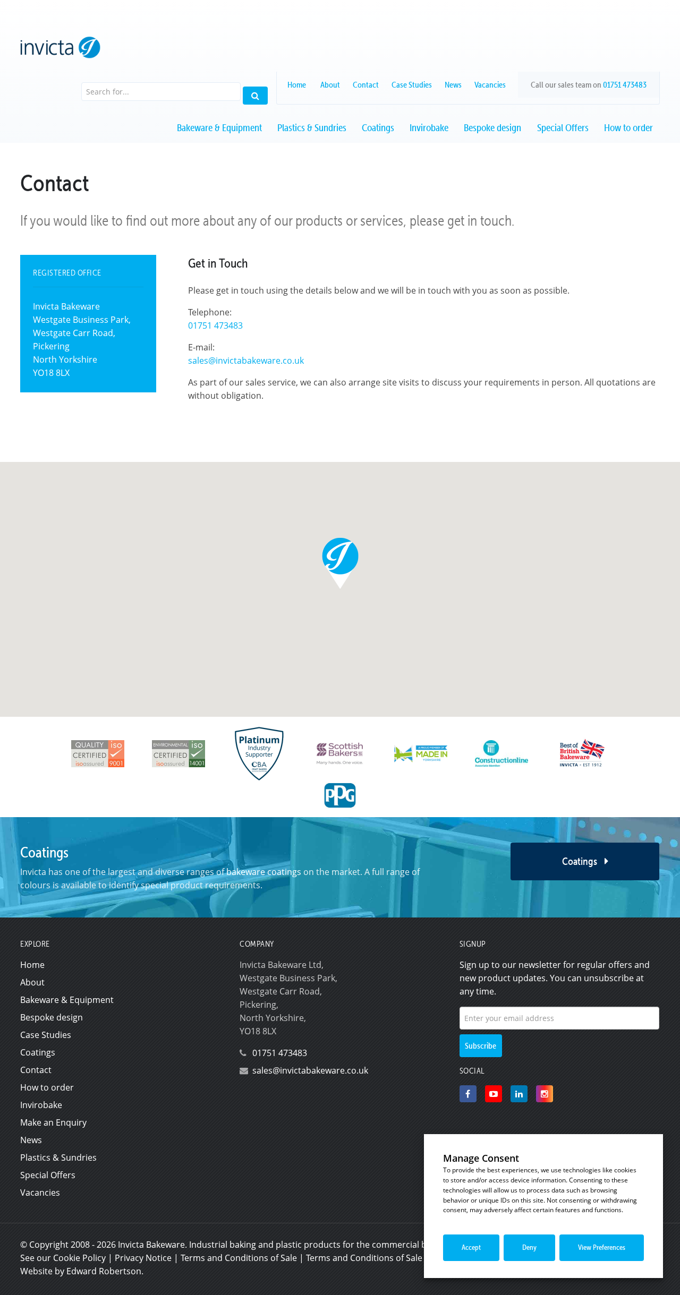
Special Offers (563, 128)
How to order (628, 128)
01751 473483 (625, 84)
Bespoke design (492, 128)
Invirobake (429, 128)
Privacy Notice (143, 1258)
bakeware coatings (263, 872)
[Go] (255, 96)
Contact (366, 84)
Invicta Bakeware (151, 1244)
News (453, 84)
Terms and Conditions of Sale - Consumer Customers (411, 1258)
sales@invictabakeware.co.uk (246, 360)
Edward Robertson (103, 1271)
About (330, 84)
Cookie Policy (79, 1258)
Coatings (378, 128)
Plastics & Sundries (311, 128)
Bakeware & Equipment (219, 128)
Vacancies (490, 84)
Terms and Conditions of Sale (239, 1258)
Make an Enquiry (53, 1122)
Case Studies (412, 84)
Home (296, 84)
